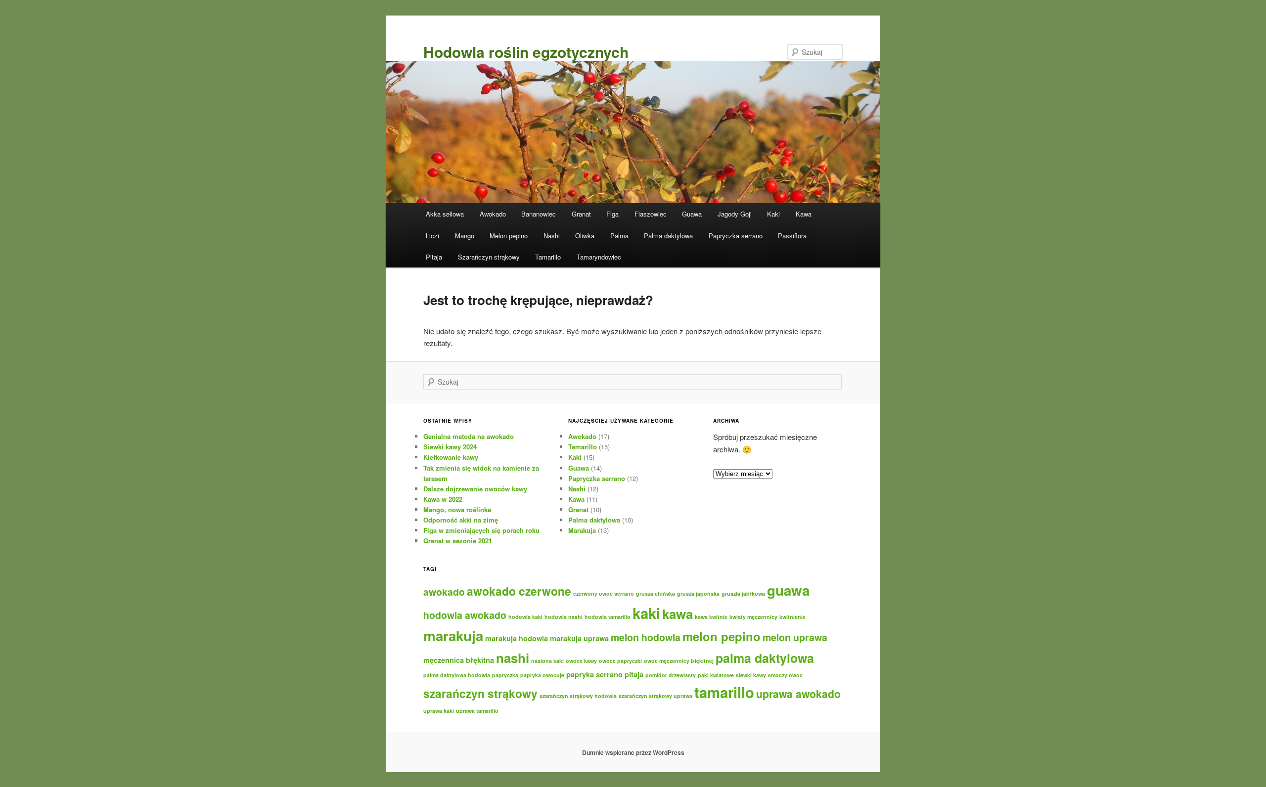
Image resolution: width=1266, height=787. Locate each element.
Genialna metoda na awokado (468, 436)
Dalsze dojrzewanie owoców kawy (475, 488)
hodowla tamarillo (608, 616)
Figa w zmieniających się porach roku (481, 530)
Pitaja (434, 257)
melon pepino (721, 636)
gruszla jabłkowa (743, 593)
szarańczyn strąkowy (480, 693)
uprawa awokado (798, 693)
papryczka (505, 675)
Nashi (551, 235)
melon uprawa (795, 637)
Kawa (804, 214)
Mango (464, 235)
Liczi (432, 235)
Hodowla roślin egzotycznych (526, 51)
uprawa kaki (438, 710)
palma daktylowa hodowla (456, 675)
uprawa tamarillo (477, 710)
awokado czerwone (519, 591)
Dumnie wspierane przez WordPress (633, 752)
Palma (619, 235)
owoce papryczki (620, 660)
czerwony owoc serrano (603, 593)
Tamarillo (548, 257)
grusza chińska (655, 593)
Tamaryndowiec (599, 257)
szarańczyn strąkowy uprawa (655, 696)
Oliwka (584, 235)
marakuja (453, 636)
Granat (581, 214)
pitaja (634, 674)
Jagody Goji (735, 214)
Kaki (773, 214)
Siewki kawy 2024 (450, 446)
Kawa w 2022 (442, 499)
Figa (612, 214)
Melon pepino (509, 235)
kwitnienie (792, 616)
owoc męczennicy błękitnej (679, 660)
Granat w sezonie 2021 (457, 540)
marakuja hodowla (516, 638)
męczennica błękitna (458, 660)
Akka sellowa (445, 214)
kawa (677, 614)
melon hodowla (645, 637)
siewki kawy (751, 675)
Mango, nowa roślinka (457, 509)
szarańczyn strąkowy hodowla (578, 696)
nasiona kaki (547, 660)
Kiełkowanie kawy (450, 457)
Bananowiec (538, 214)
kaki (646, 613)
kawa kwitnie (711, 616)
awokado (444, 592)
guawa (788, 590)
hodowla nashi (563, 616)
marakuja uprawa (579, 638)
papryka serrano (594, 674)
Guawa (692, 214)
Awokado (493, 214)
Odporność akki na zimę (460, 520)
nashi (512, 658)
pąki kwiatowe (716, 675)
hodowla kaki (525, 616)
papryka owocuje (542, 675)
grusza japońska (698, 593)
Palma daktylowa (668, 235)
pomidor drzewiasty (670, 675)
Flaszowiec (650, 214)
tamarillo (724, 692)
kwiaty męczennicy (753, 616)
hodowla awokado (464, 615)
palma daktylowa (765, 658)
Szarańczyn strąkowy (489, 257)
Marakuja (582, 530)
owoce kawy (581, 660)
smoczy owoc (785, 675)
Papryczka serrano (736, 235)
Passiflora (792, 235)
